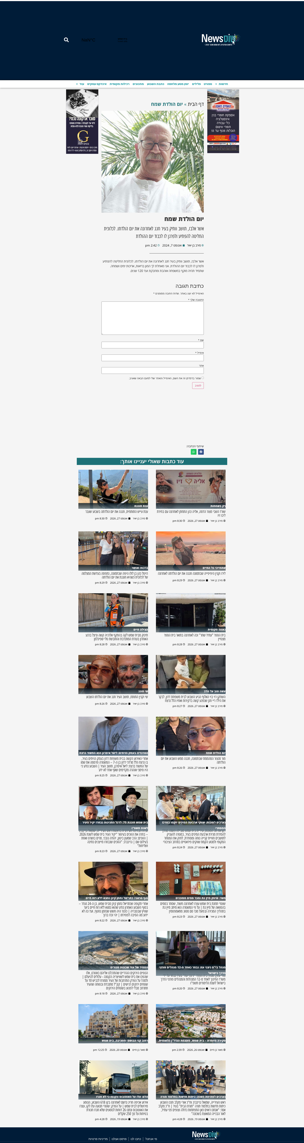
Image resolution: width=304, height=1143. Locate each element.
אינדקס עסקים (97, 84)
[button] (201, 452)
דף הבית (196, 104)
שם (201, 340)
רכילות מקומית (120, 84)
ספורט (208, 84)
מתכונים (138, 84)
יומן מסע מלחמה (178, 84)
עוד (81, 84)
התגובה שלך (196, 300)
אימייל (199, 353)
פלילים (196, 84)
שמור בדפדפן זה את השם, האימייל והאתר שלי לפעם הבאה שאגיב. (165, 378)
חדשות (223, 84)
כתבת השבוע (155, 84)
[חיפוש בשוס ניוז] (66, 40)
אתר (201, 365)
